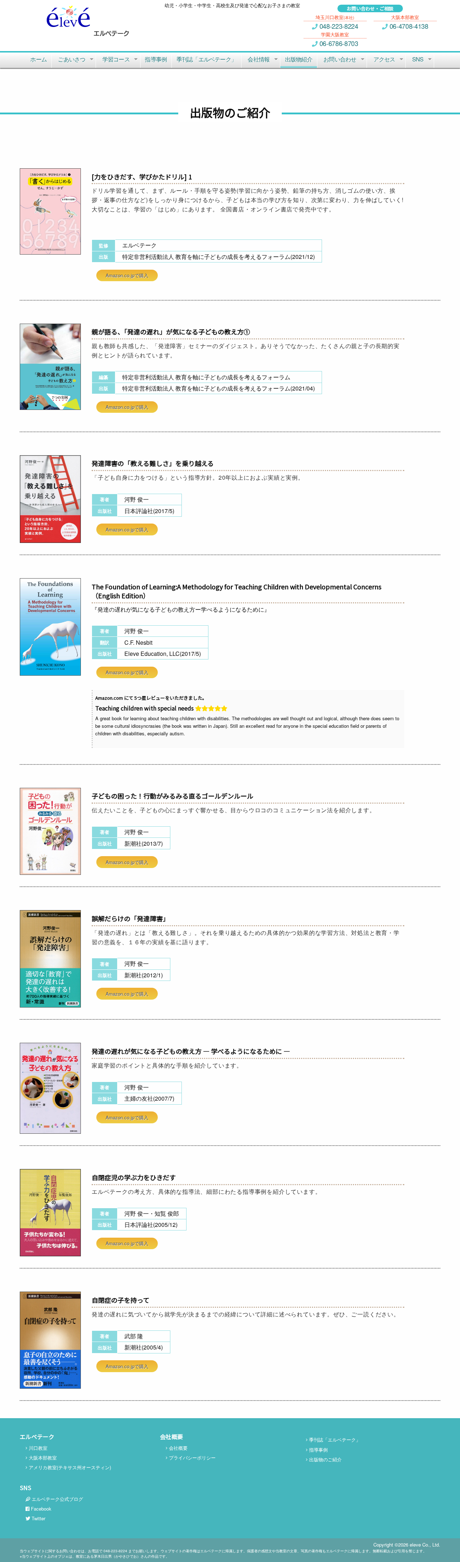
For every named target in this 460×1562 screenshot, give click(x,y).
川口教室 (37, 1447)
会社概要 (177, 1447)
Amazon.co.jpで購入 (127, 275)
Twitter (37, 1518)
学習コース (116, 59)
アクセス (384, 59)
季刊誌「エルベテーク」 (206, 59)
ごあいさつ (71, 59)
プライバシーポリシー (191, 1457)
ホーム (38, 59)
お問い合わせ (339, 59)
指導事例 (156, 59)
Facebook (40, 1508)
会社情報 (259, 59)
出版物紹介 (298, 59)
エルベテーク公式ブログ (56, 1498)
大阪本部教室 (42, 1457)
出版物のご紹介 (325, 1459)
